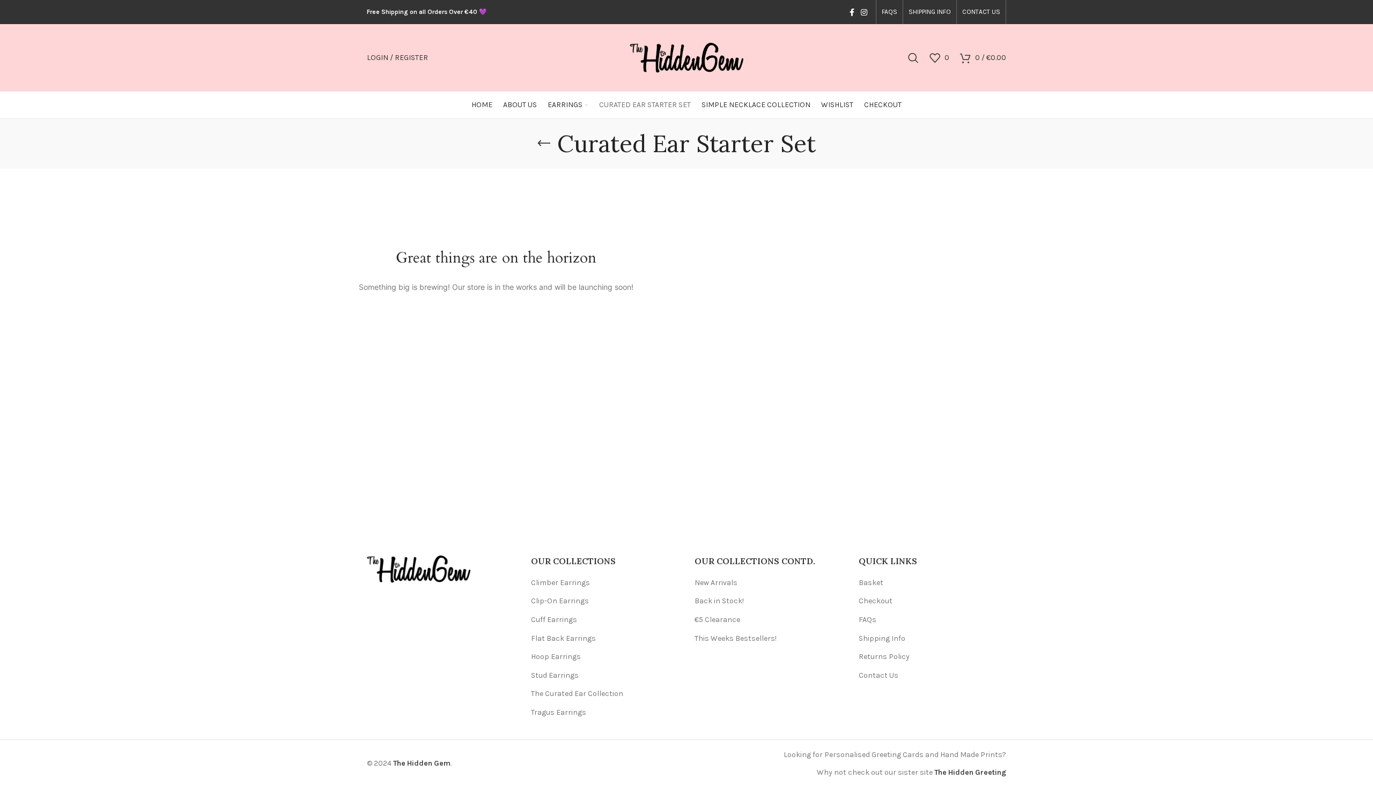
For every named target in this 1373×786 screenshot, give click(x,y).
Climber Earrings (560, 582)
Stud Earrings (555, 675)
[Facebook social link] (852, 12)
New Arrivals (716, 582)
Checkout (875, 600)
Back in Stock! (719, 600)
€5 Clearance (717, 619)
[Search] (913, 58)
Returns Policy (884, 656)
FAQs (867, 619)
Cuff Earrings (554, 619)
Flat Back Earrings (563, 638)
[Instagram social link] (864, 12)
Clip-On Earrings (560, 600)
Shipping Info (882, 638)
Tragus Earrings (558, 712)
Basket (871, 582)
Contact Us (878, 675)
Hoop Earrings (556, 656)
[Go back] (543, 143)
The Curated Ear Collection (577, 693)
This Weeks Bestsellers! (736, 638)
